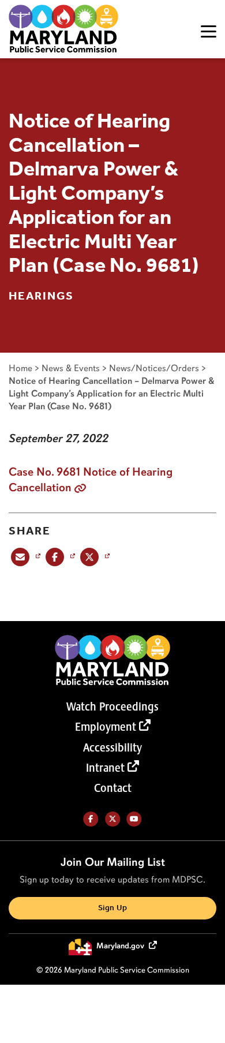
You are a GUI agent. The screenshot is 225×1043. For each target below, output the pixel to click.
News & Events (71, 367)
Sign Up (112, 908)
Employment (105, 727)
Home (20, 367)
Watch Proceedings (112, 706)
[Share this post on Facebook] (59, 556)
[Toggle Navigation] (208, 31)
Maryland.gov (121, 946)
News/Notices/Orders (154, 367)
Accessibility (112, 747)
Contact (113, 788)
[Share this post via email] (24, 556)
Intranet (105, 768)
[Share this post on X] (94, 556)
